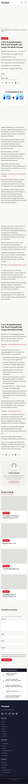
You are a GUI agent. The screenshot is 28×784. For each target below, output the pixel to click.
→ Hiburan (3, 731)
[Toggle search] (21, 2)
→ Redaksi (3, 748)
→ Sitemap (3, 767)
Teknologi (4, 38)
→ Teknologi (4, 726)
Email (2, 640)
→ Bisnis (3, 729)
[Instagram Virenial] (9, 713)
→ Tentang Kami (5, 743)
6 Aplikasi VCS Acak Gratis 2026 (12, 691)
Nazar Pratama (14, 473)
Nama (2, 634)
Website (3, 647)
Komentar (4, 619)
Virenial (5, 778)
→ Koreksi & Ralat (5, 772)
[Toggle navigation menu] (25, 2)
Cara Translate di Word (14, 411)
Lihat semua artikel (14, 482)
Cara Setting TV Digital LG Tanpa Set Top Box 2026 (11, 517)
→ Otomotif (3, 736)
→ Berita (3, 722)
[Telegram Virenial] (16, 713)
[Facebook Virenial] (2, 713)
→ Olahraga (4, 733)
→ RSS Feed (3, 763)
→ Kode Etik (4, 753)
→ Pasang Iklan (4, 755)
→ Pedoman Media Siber (6, 750)
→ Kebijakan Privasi (5, 770)
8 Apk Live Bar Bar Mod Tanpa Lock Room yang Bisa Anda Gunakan (13, 696)
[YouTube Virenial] (13, 713)
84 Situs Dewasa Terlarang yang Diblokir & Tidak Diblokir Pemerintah (14, 686)
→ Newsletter (4, 765)
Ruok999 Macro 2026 (9, 543)
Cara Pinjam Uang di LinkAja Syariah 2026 (9, 595)
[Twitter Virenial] (6, 713)
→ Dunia (3, 724)
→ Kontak (3, 746)
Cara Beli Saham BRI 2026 (11, 569)
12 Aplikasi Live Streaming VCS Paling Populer (11, 674)
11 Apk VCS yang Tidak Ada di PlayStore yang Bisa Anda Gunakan (13, 680)
